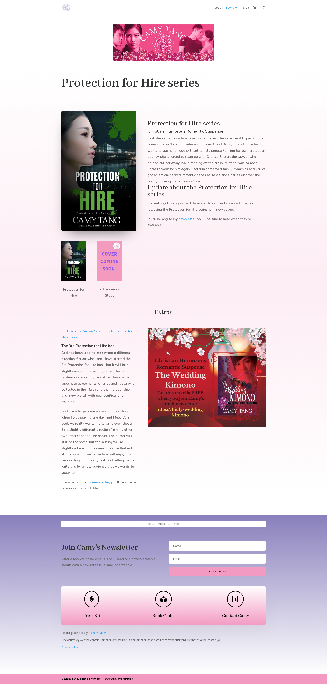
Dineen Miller (98, 633)
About (217, 7)
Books (230, 7)
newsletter (186, 219)
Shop (245, 7)
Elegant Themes (88, 678)
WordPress (125, 678)
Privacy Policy (69, 647)
